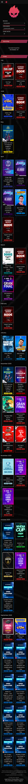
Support (21, 781)
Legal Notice (8, 779)
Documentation (9, 781)
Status (16, 781)
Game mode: (7, 31)
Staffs (21, 779)
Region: (5, 21)
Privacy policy (15, 779)
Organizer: (6, 26)
